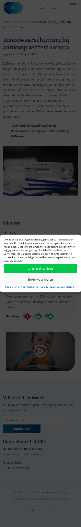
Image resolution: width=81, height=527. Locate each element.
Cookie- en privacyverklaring (22, 286)
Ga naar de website (40, 269)
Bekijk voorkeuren (40, 279)
